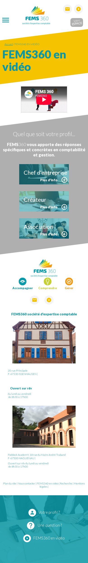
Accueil (9, 44)
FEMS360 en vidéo (27, 44)
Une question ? (44, 525)
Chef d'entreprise (45, 172)
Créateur (35, 199)
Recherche (66, 483)
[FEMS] (36, 14)
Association (38, 227)
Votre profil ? (45, 512)
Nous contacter (26, 483)
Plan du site (9, 483)
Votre (76, 22)
